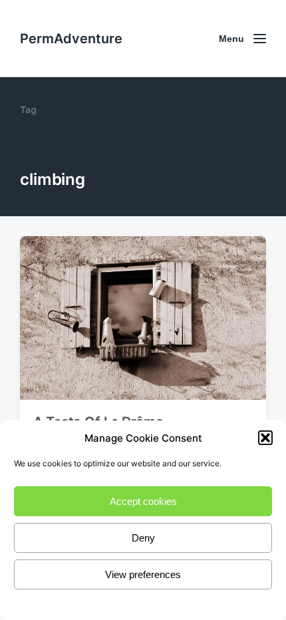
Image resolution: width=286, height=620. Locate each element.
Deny (143, 537)
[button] (265, 437)
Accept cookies (143, 501)
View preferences (143, 574)
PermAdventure (71, 39)
